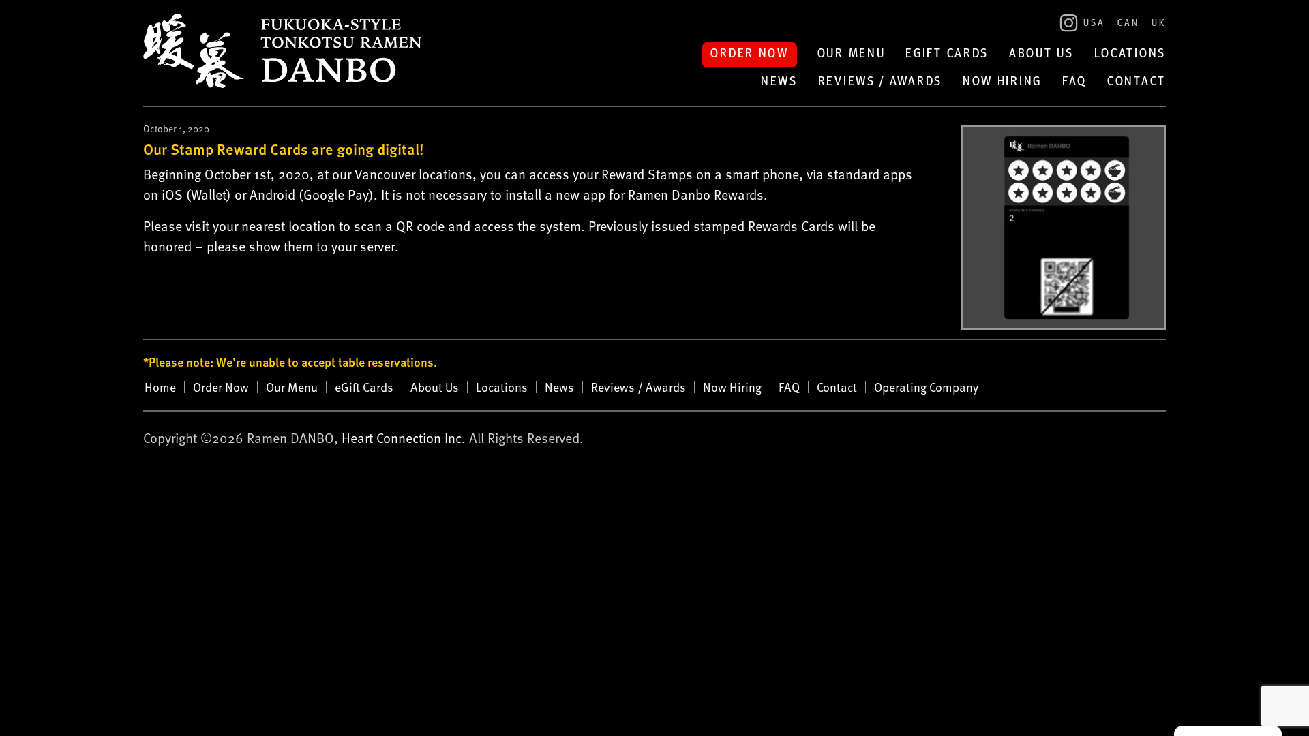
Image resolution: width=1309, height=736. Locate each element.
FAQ (1074, 82)
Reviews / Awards (880, 82)
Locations (1130, 54)
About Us (1041, 54)
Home (160, 387)
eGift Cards (947, 54)
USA (1094, 23)
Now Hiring (1002, 82)
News (779, 82)
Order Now (749, 54)
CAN (1128, 23)
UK (1159, 23)
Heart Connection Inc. (404, 437)
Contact (1136, 82)
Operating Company (926, 387)
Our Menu (851, 54)
